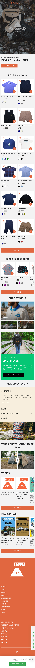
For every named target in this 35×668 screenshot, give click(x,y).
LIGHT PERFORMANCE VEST (25, 97)
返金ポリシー (5, 631)
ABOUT (3, 613)
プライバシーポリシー (8, 628)
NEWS (3, 610)
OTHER (3, 604)
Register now (17, 664)
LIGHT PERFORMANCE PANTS (8, 237)
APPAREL (4, 592)
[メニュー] (2, 2)
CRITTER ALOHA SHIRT (6, 279)
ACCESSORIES (6, 598)
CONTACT (4, 640)
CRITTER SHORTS (21, 278)
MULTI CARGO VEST (7, 126)
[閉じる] (32, 659)
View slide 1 (12, 52)
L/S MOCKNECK (22, 208)
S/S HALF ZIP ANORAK (8, 96)
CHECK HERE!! (9, 65)
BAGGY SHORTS (22, 236)
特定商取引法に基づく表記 (10, 625)
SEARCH (4, 643)
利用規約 (4, 637)
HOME (3, 586)
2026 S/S (4, 589)
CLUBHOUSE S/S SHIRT (25, 181)
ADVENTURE (5, 607)
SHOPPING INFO (7, 622)
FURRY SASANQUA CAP (8, 153)
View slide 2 (17, 52)
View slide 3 (23, 52)
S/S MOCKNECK (6, 208)
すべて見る (17, 250)
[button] (23, 2)
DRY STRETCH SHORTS (25, 126)
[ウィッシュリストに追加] (3, 81)
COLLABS (4, 601)
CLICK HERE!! (13, 375)
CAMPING (4, 595)
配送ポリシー (5, 634)
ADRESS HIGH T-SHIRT (25, 153)
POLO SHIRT (5, 181)
